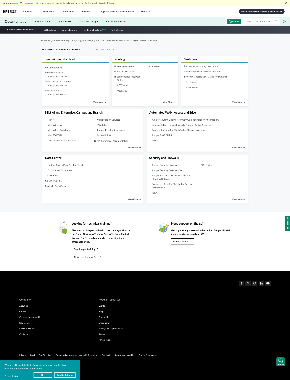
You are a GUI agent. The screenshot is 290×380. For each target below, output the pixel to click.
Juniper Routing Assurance (111, 130)
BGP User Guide (125, 66)
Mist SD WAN (54, 135)
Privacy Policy (11, 376)
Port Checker (117, 30)
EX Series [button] (191, 81)
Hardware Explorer (92, 30)
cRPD (155, 140)
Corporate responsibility (30, 317)
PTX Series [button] (154, 66)
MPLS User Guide (126, 71)
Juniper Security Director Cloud (168, 170)
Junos (50, 76)
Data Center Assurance (59, 170)
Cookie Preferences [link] (147, 355)
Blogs (101, 312)
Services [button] (67, 11)
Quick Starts (64, 21)
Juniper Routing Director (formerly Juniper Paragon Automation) (185, 119)
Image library (105, 323)
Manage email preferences (111, 329)
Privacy (22, 355)
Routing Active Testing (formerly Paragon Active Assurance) (182, 124)
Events (102, 306)
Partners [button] (85, 11)
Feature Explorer (69, 30)
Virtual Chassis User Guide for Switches (206, 76)
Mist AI (51, 119)
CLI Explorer (50, 30)
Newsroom (24, 323)
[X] (248, 284)
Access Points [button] (104, 135)
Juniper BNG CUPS (162, 135)
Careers (22, 312)
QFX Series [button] (192, 87)
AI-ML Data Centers (57, 186)
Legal (32, 355)
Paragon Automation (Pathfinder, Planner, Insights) (178, 130)
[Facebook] (241, 284)
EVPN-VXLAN (54, 180)
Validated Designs (88, 21)
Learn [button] (144, 11)
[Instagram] (254, 284)
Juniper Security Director (165, 164)
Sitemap (102, 334)
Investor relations (27, 329)
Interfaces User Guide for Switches (204, 71)
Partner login (104, 340)
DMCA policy (45, 355)
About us (23, 306)
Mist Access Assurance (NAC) (62, 140)
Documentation (16, 21)
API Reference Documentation (112, 140)
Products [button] (47, 11)
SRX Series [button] (206, 164)
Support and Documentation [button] (116, 11)
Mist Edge (102, 124)
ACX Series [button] (122, 85)
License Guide (42, 21)
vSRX (154, 192)
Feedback (106, 355)
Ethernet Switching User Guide (202, 66)
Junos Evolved (60, 76)
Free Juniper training (84, 249)
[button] (280, 361)
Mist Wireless (54, 124)
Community (104, 317)
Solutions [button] (27, 11)
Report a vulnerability (124, 355)
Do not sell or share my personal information (76, 355)
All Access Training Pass (86, 256)
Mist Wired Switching (58, 130)
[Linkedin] (261, 284)
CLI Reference (54, 67)
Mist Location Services (108, 119)
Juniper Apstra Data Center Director (66, 164)
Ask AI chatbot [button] (34, 3)
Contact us (24, 334)
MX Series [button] (122, 90)
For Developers (116, 21)
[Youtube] (268, 284)
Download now (181, 241)
